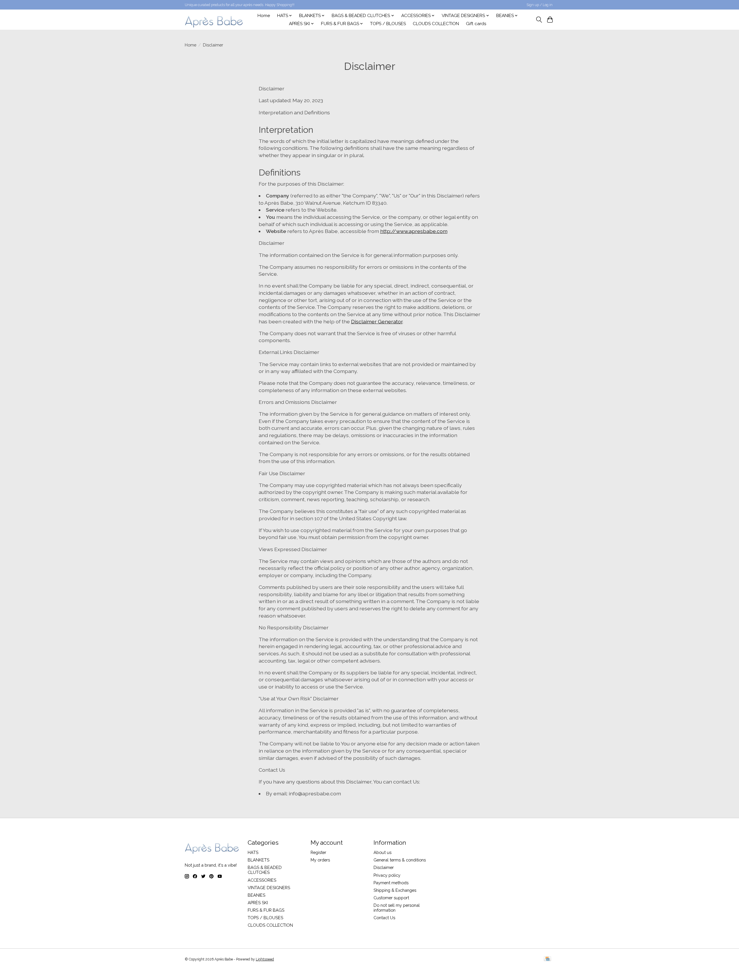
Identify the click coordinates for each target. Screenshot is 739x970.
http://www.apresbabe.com (413, 231)
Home (263, 15)
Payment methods (391, 882)
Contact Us (384, 917)
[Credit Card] (547, 959)
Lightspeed (265, 959)
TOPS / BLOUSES (388, 23)
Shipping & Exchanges (395, 890)
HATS (253, 852)
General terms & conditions (400, 859)
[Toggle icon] (539, 19)
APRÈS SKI (258, 902)
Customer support (391, 897)
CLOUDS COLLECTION (436, 23)
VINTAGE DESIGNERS (269, 887)
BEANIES (256, 895)
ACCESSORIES (262, 880)
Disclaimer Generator (376, 321)
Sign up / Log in (540, 5)
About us (382, 852)
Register (318, 852)
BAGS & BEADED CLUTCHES (265, 870)
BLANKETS (258, 859)
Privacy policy (387, 875)
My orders (320, 859)
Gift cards (476, 23)
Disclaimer (384, 867)
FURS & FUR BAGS (266, 910)
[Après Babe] (214, 19)
